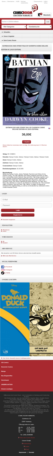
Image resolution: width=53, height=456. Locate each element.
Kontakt (31, 452)
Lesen (4, 231)
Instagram (9, 269)
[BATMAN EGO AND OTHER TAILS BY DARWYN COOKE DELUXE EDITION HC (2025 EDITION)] (26, 89)
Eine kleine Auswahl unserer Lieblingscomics (16, 358)
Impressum (22, 452)
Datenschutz (38, 1)
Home (4, 1)
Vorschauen (5, 380)
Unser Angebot (9, 36)
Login (18, 210)
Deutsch (5, 242)
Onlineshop (27, 443)
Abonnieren (6, 230)
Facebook (9, 266)
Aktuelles (7, 32)
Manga (3, 371)
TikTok (8, 273)
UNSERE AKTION (6, 384)
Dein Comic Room (10, 40)
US (3, 241)
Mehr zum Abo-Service (9, 255)
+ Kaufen (26, 142)
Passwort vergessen (9, 219)
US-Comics (5, 362)
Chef (27, 449)
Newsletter (10, 1)
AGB (17, 1)
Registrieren (17, 215)
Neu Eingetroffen (6, 375)
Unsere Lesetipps (7, 389)
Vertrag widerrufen (24, 2)
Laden (27, 446)
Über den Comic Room (27, 437)
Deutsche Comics (7, 367)
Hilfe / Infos (46, 2)
